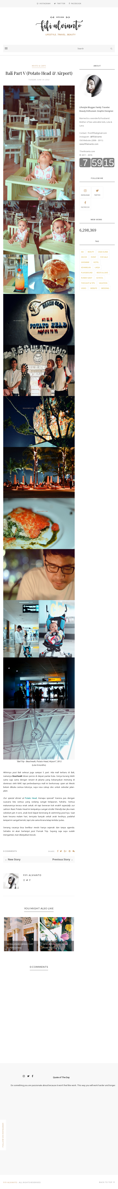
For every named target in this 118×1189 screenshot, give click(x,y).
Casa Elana (103, 252)
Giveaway (85, 262)
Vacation (103, 283)
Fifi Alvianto (32, 875)
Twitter (97, 195)
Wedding (105, 288)
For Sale (104, 257)
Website (93, 288)
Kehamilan (86, 267)
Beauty (91, 252)
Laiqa (97, 267)
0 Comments (10, 851)
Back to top (106, 1182)
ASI (82, 252)
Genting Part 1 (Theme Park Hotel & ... (55, 946)
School (99, 278)
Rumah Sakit (86, 278)
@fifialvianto (96, 136)
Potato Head (31, 798)
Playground (86, 272)
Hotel (96, 262)
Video (83, 288)
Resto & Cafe (39, 66)
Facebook (85, 207)
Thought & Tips (88, 283)
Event (93, 257)
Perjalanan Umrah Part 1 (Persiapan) (20, 946)
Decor (84, 257)
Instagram (85, 195)
